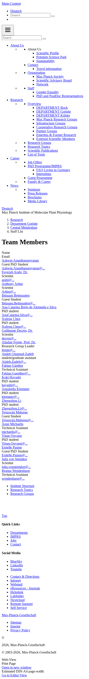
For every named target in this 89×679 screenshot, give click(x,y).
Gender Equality (47, 92)
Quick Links (11, 524)
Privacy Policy (20, 630)
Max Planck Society (50, 76)
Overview (34, 104)
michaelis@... (11, 432)
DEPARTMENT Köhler (53, 115)
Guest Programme (40, 178)
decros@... (9, 338)
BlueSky (16, 561)
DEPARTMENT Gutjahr (53, 111)
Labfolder (17, 596)
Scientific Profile (47, 53)
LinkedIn (16, 565)
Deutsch (16, 11)
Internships (43, 174)
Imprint (15, 626)
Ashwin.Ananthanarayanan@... (23, 268)
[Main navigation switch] (8, 30)
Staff (31, 88)
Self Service (18, 608)
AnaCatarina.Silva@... (17, 315)
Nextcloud (17, 600)
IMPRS (15, 536)
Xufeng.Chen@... (14, 326)
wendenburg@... (13, 478)
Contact (33, 65)
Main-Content (11, 3)
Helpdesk (16, 592)
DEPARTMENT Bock (52, 107)
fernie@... (8, 350)
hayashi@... (10, 385)
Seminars (34, 189)
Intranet (15, 580)
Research (16, 100)
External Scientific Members (55, 139)
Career (14, 158)
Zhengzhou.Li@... (14, 408)
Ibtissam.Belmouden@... (18, 303)
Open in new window (17, 667)
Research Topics (39, 146)
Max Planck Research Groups (56, 119)
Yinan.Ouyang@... (15, 443)
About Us (17, 45)
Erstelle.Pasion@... (15, 455)
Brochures (35, 197)
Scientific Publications (43, 150)
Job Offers (35, 162)
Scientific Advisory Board (54, 80)
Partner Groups (46, 131)
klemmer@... (10, 397)
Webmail (16, 584)
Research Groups (39, 143)
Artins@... (9, 291)
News (14, 185)
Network (42, 84)
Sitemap (15, 622)
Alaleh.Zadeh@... (14, 362)
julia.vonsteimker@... (16, 467)
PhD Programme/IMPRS (45, 166)
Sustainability (45, 61)
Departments (19, 532)
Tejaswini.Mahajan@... (17, 420)
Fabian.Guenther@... (16, 373)
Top (4, 516)
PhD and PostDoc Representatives (59, 96)
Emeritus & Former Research (56, 135)
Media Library (37, 201)
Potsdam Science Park (51, 57)
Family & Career (39, 181)
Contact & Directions (24, 576)
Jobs (13, 540)
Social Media (11, 553)
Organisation (36, 72)
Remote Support (21, 604)
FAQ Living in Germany (53, 170)
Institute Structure (22, 486)
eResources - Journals (25, 588)
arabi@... (8, 280)
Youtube (16, 569)
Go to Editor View (14, 675)
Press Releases (38, 193)
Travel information (49, 69)
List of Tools (36, 154)
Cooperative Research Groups (56, 127)
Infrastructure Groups (50, 123)
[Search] (53, 16)
